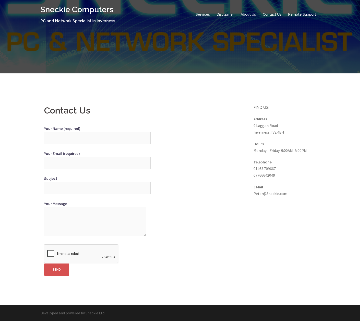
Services (203, 14)
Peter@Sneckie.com (270, 193)
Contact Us (272, 14)
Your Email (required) (62, 153)
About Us (248, 14)
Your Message (55, 203)
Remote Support (302, 14)
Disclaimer (225, 14)
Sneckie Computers (76, 9)
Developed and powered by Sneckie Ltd (72, 312)
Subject (50, 178)
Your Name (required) (62, 128)
